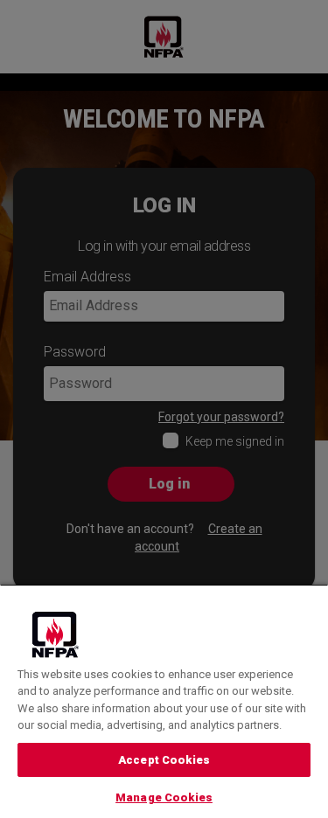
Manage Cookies (164, 797)
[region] (164, 701)
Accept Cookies (164, 759)
